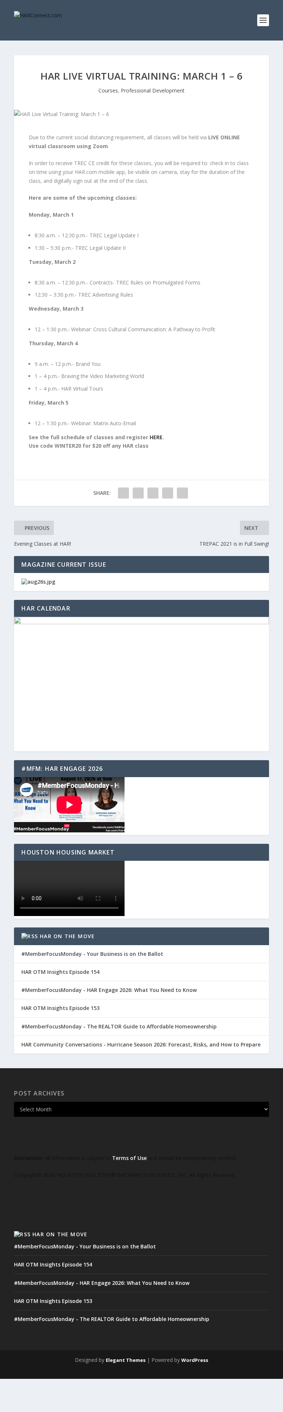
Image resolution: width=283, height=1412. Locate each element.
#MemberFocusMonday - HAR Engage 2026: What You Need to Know (109, 989)
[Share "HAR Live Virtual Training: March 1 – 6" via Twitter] (138, 493)
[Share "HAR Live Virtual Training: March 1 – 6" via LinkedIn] (153, 493)
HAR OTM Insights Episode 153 (60, 1007)
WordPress (194, 1360)
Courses (108, 90)
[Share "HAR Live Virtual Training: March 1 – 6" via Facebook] (123, 493)
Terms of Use (129, 1157)
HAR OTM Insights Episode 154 (60, 971)
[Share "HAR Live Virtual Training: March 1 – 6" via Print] (182, 493)
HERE (156, 437)
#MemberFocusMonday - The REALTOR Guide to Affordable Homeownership (119, 1026)
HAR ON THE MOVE (67, 936)
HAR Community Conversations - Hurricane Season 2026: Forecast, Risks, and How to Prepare (141, 1044)
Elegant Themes (126, 1360)
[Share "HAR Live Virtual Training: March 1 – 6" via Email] (167, 493)
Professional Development (153, 90)
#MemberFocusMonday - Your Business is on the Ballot (92, 953)
